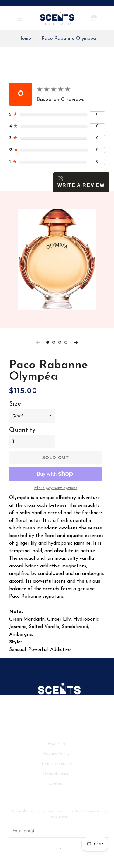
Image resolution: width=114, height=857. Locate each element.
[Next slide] (76, 342)
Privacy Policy (56, 754)
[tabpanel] (57, 259)
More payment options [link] (55, 488)
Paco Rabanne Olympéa (68, 38)
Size (15, 404)
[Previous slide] (38, 342)
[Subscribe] (59, 848)
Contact (56, 783)
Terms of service (56, 764)
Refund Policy (56, 774)
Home (24, 38)
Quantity (22, 430)
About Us (56, 744)
